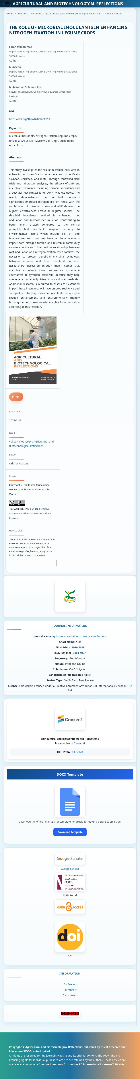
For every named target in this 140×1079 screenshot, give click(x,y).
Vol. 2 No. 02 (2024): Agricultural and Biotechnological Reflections (66, 13)
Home (9, 13)
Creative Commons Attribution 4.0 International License (30, 513)
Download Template (70, 832)
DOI (70, 956)
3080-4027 (79, 653)
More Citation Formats (24, 563)
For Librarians (70, 995)
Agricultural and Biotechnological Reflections (79, 636)
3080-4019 (78, 647)
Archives (22, 13)
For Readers (70, 984)
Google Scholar (70, 868)
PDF (17, 397)
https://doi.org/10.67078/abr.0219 (29, 119)
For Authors (70, 989)
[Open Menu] (7, 3)
